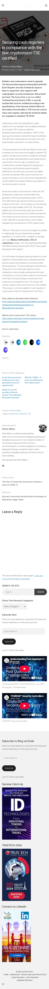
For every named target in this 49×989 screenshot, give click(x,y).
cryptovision (14, 414)
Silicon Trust (27, 972)
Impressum (15, 974)
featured (23, 414)
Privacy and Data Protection (33, 974)
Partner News (15, 411)
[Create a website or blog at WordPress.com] (24, 984)
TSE (29, 414)
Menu (3, 5)
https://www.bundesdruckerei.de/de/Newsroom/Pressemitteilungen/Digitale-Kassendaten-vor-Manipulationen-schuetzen (24, 305)
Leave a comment (32, 70)
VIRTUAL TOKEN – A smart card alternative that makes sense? (34, 380)
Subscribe (9, 642)
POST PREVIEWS (32, 977)
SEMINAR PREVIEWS (24, 980)
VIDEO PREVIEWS (18, 977)
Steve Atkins (16, 67)
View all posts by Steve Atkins (14, 460)
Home (6, 974)
